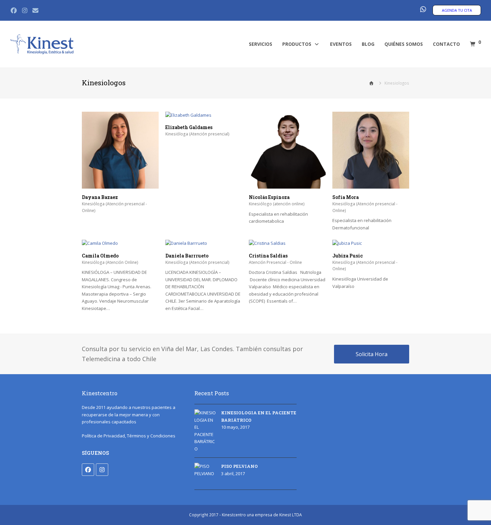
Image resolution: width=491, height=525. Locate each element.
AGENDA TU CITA (457, 10)
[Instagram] (102, 469)
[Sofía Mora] (370, 185)
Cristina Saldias (268, 255)
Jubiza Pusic (347, 255)
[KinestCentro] (41, 44)
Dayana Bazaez (100, 197)
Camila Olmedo (100, 255)
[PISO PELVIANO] (205, 474)
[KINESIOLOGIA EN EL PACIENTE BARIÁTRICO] (205, 430)
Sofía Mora (345, 197)
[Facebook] (88, 469)
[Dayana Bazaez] (120, 185)
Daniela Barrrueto (186, 255)
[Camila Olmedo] (100, 243)
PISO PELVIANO (239, 466)
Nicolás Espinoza (269, 197)
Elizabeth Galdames (188, 127)
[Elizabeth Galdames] (188, 115)
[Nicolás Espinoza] (287, 185)
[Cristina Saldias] (267, 243)
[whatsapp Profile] (423, 9)
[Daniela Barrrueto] (186, 243)
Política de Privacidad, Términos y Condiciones (128, 436)
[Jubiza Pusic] (347, 243)
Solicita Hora (371, 354)
